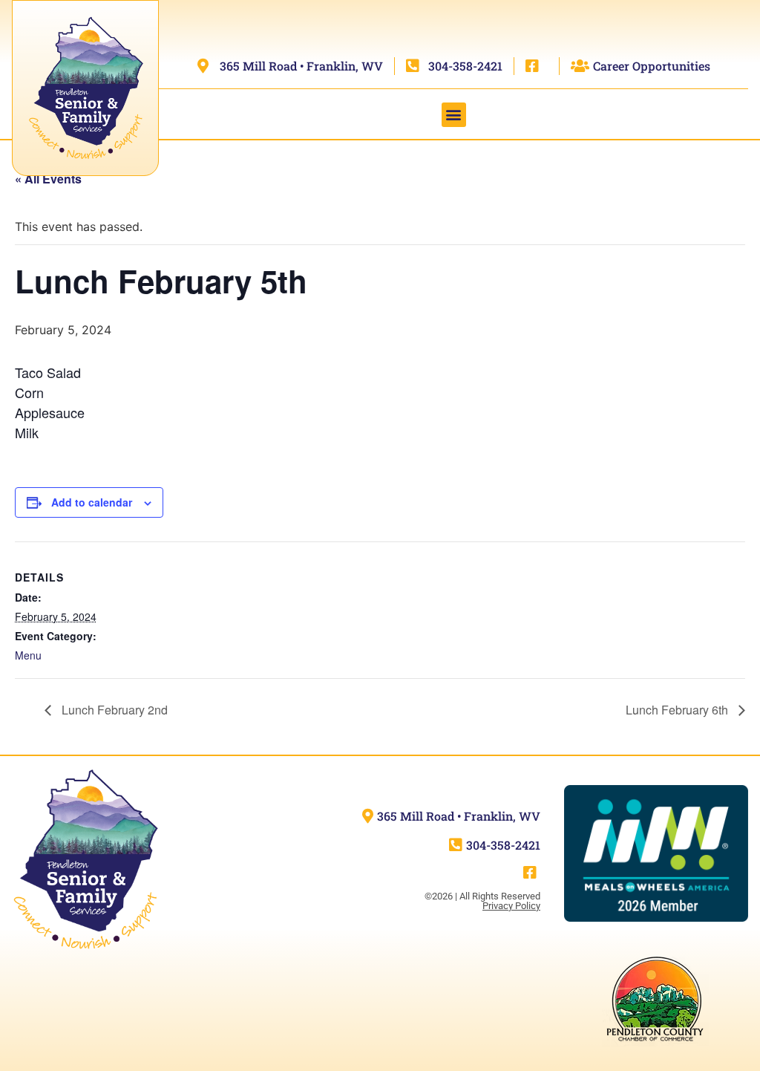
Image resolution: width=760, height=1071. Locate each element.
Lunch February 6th (678, 709)
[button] (454, 114)
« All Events (48, 178)
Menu (28, 655)
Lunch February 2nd (113, 709)
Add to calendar (91, 502)
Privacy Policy (511, 905)
